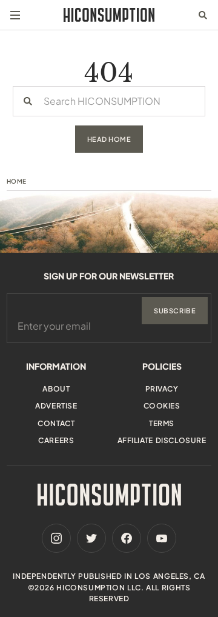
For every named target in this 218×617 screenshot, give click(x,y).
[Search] (28, 101)
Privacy (162, 388)
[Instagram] (56, 538)
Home (17, 181)
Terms (161, 423)
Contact (56, 423)
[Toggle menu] (15, 15)
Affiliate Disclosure (161, 440)
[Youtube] (161, 538)
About (56, 388)
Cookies (162, 405)
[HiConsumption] (109, 15)
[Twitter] (91, 538)
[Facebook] (126, 538)
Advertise (56, 405)
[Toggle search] (203, 15)
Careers (56, 440)
